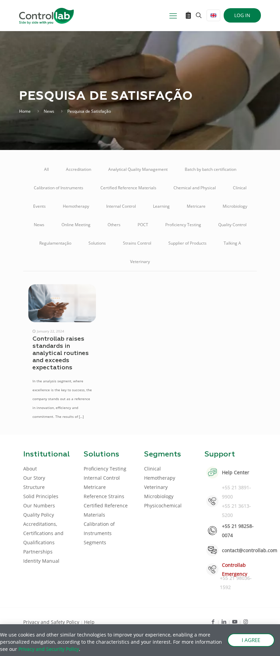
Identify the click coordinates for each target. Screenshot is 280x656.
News (49, 111)
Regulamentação (55, 243)
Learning (161, 206)
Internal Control (121, 206)
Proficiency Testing (183, 225)
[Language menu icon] (213, 15)
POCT (143, 225)
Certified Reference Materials (128, 188)
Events (39, 206)
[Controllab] (46, 15)
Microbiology (235, 206)
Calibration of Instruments (58, 188)
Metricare (196, 206)
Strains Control (137, 243)
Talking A (232, 243)
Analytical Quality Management (138, 169)
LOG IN (242, 15)
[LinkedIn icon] (224, 621)
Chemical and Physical (194, 188)
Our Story (34, 478)
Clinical (240, 188)
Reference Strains (104, 496)
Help (89, 622)
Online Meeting (75, 225)
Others (114, 225)
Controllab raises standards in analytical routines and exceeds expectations (60, 353)
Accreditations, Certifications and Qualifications (43, 533)
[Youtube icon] (234, 621)
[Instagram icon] (245, 621)
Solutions (97, 243)
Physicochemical (163, 505)
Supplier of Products (187, 243)
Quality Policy (38, 514)
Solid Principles (40, 496)
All (46, 169)
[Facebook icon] (213, 621)
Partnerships (38, 551)
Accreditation (78, 169)
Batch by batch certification (210, 169)
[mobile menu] (173, 15)
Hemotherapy (76, 206)
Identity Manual (41, 561)
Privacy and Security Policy (48, 649)
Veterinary (140, 261)
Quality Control (232, 225)
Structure (34, 487)
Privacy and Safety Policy (52, 622)
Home (25, 111)
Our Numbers (39, 505)
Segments (95, 542)
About (30, 468)
